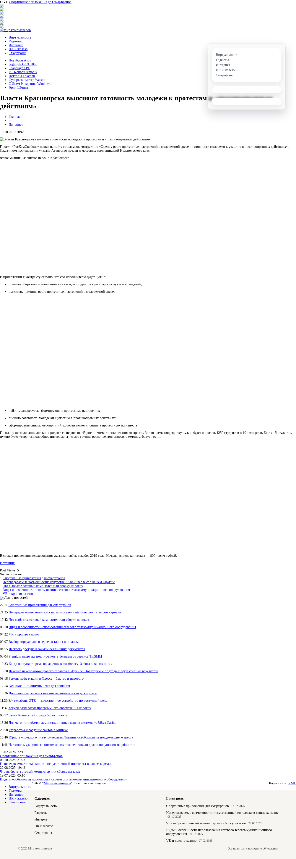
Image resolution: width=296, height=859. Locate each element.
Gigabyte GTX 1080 (23, 64)
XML (292, 783)
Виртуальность (20, 37)
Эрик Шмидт (18, 87)
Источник (7, 563)
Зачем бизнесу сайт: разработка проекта (38, 715)
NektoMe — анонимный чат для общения (39, 686)
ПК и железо (18, 49)
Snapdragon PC (19, 68)
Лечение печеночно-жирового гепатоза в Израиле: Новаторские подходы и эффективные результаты (83, 671)
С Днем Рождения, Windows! (30, 83)
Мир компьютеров (57, 783)
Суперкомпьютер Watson (27, 80)
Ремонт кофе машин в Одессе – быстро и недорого (46, 678)
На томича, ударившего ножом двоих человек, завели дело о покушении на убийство (71, 744)
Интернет (16, 45)
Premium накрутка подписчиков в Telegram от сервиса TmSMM (55, 656)
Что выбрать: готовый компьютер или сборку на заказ (43, 586)
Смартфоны (17, 53)
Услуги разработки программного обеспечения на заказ (49, 708)
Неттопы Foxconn (22, 76)
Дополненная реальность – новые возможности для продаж (53, 693)
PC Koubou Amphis (23, 72)
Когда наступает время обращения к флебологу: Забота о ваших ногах (60, 664)
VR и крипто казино (18, 593)
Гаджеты (15, 41)
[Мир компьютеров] (15, 30)
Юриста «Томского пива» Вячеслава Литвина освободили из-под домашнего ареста (71, 737)
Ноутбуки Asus (20, 60)
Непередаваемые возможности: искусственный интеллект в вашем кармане (59, 582)
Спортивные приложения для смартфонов (40, 2)
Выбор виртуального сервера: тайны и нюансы (44, 641)
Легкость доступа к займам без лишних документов (47, 649)
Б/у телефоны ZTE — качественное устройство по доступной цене (57, 700)
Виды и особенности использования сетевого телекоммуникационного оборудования (66, 590)
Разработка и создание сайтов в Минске (38, 730)
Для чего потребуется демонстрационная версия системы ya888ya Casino (62, 722)
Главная (14, 117)
